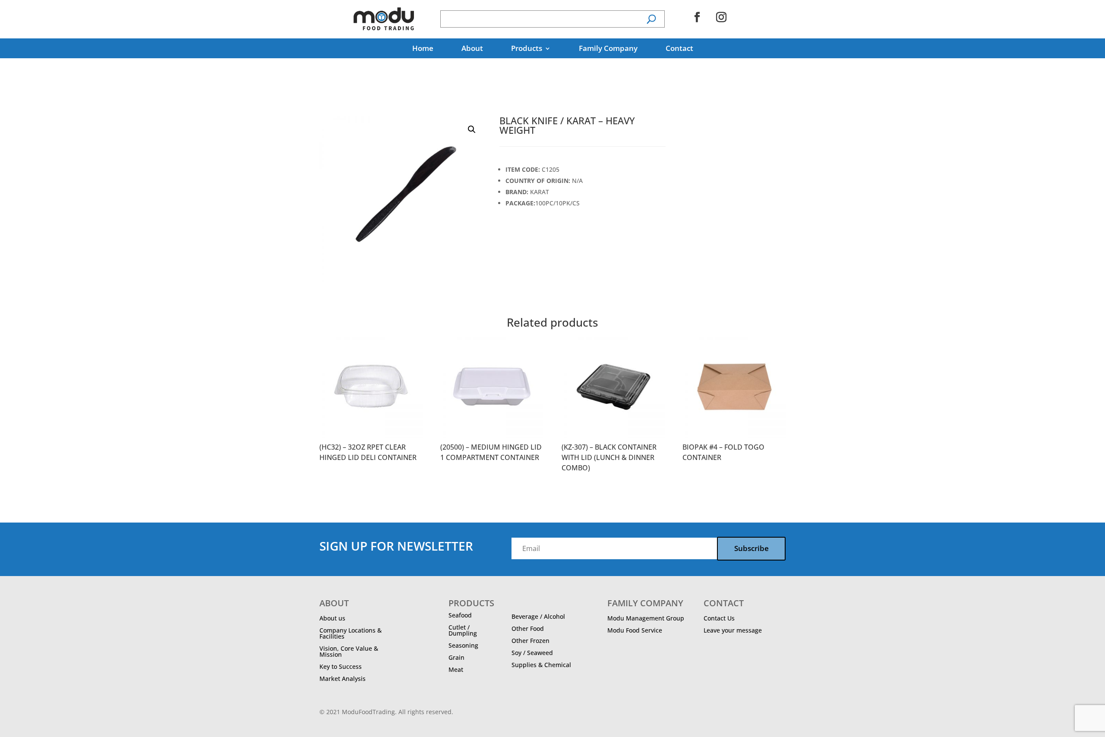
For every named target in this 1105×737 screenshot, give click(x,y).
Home (422, 49)
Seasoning (463, 645)
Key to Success (340, 666)
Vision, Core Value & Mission (348, 651)
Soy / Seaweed (532, 653)
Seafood (460, 615)
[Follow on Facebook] (697, 17)
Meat (455, 669)
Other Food (527, 628)
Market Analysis (342, 678)
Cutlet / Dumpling (462, 630)
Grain (456, 657)
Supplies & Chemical (541, 665)
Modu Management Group (645, 618)
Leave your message (733, 630)
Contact (679, 49)
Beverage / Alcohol (538, 616)
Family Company (608, 49)
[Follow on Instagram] (721, 17)
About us (332, 618)
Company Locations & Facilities (350, 633)
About (472, 49)
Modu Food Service (634, 630)
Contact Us (719, 618)
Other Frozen (530, 640)
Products (526, 49)
